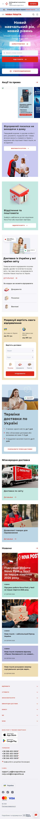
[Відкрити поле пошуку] (33, 14)
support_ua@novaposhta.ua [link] (13, 772)
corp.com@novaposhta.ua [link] (13, 774)
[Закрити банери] (38, 9)
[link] (20, 10)
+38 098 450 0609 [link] (10, 751)
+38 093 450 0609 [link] (10, 756)
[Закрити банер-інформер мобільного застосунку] (3, 4)
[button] (36, 548)
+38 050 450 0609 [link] (10, 754)
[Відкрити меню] (3, 14)
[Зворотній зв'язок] (36, 815)
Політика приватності (9, 806)
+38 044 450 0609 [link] (10, 758)
